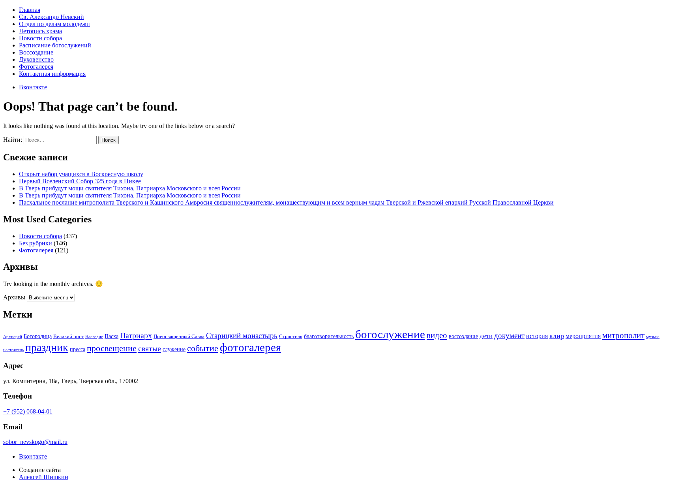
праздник (46, 347)
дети (486, 336)
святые (149, 348)
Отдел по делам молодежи (54, 24)
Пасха (111, 336)
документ (509, 335)
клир (556, 336)
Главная (29, 9)
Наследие (94, 337)
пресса (77, 349)
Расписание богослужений (55, 45)
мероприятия (583, 336)
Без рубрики (35, 243)
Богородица (38, 336)
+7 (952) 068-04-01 (27, 411)
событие (202, 348)
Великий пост (68, 336)
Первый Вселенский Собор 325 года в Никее (80, 181)
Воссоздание (36, 52)
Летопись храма (40, 31)
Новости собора (40, 38)
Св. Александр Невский (51, 16)
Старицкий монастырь (241, 335)
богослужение (390, 334)
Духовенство (36, 59)
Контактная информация (52, 73)
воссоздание (463, 336)
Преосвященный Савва (179, 336)
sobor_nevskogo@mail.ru (35, 441)
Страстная (290, 336)
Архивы (14, 297)
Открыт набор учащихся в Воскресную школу (81, 174)
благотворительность (329, 336)
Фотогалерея (36, 66)
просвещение (112, 348)
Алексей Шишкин (43, 477)
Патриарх (136, 335)
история (537, 336)
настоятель (13, 350)
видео (437, 335)
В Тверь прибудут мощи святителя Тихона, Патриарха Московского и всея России (130, 188)
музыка (653, 337)
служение (174, 349)
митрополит (623, 335)
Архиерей (12, 337)
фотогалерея (250, 347)
